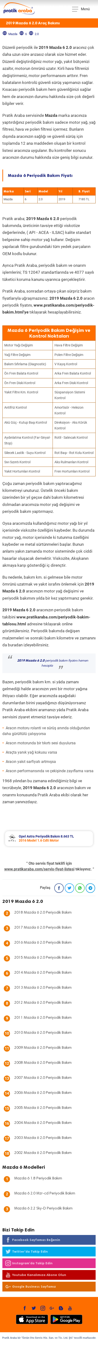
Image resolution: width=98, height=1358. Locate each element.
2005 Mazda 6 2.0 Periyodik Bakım (43, 1108)
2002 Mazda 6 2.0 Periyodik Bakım (43, 1153)
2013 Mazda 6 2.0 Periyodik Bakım (43, 988)
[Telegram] (90, 888)
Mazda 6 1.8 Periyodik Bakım (38, 1178)
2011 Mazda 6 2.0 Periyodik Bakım (43, 1018)
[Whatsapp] (80, 888)
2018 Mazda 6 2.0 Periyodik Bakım (43, 913)
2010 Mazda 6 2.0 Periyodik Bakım (43, 1033)
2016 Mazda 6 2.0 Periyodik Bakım (43, 943)
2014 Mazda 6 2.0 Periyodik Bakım (43, 973)
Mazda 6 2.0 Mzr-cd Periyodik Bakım (44, 1193)
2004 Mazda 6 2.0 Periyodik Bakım (43, 1123)
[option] (49, 838)
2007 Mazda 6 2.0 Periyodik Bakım (43, 1078)
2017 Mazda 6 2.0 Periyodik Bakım (43, 928)
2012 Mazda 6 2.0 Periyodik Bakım (43, 1003)
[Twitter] (69, 888)
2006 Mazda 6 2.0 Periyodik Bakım (43, 1093)
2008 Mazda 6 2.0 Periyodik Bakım (43, 1063)
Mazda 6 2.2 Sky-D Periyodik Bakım (43, 1208)
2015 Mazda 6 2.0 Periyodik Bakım (43, 958)
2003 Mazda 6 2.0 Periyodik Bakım (43, 1138)
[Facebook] (59, 888)
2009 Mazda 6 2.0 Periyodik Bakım (43, 1048)
